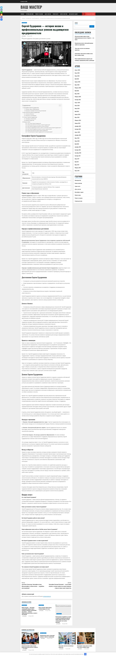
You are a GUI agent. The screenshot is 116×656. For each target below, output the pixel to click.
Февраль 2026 (78, 88)
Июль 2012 (77, 170)
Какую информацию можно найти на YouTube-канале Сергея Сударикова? (44, 127)
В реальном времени (90, 14)
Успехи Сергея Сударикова (30, 117)
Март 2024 (77, 117)
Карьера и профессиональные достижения (36, 110)
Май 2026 (77, 79)
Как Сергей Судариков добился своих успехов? (38, 126)
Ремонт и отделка (39, 14)
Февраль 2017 (78, 167)
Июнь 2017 (77, 159)
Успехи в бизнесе (30, 114)
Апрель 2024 (77, 114)
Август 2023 (77, 132)
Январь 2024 (77, 123)
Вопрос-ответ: (27, 122)
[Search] (80, 14)
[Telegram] (1, 7)
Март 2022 (77, 138)
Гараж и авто (55, 14)
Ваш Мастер (31, 7)
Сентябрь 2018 (78, 153)
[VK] (1, 10)
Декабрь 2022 (78, 135)
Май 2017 (77, 162)
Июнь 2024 (77, 108)
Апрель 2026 (77, 82)
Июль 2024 (77, 105)
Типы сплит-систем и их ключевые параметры (66, 646)
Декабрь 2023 (78, 126)
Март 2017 (77, 164)
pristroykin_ (24, 36)
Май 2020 (77, 144)
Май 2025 (77, 90)
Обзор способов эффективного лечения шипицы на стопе (45, 608)
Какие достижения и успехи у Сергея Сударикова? (39, 124)
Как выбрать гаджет (73, 14)
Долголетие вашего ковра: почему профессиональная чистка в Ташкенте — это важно (84, 38)
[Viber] (1, 17)
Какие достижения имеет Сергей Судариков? (38, 130)
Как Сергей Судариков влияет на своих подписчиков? (40, 129)
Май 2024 (77, 111)
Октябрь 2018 (78, 150)
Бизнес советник (63, 14)
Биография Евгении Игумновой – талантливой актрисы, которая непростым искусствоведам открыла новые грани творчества (60, 585)
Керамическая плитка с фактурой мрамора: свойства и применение (47, 636)
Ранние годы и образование (32, 109)
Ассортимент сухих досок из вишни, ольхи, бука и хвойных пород (84, 646)
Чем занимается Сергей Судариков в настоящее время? (40, 131)
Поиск (76, 23)
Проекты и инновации (31, 115)
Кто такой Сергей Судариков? (34, 123)
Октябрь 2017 (78, 156)
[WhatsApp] (1, 12)
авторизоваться (47, 596)
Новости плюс (78, 195)
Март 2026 (77, 85)
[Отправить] (1, 19)
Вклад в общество (30, 120)
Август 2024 (77, 102)
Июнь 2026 (77, 76)
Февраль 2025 (78, 96)
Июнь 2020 (77, 141)
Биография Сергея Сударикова (31, 107)
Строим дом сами (29, 14)
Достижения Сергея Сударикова (32, 112)
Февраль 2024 (78, 120)
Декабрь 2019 (78, 147)
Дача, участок (48, 14)
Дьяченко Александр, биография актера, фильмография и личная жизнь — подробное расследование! (33, 585)
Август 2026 (77, 70)
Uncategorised (24, 22)
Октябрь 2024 (78, 99)
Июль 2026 (77, 73)
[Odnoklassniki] (1, 14)
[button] (59, 105)
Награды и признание (31, 118)
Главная (22, 14)
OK (85, 654)
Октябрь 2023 (78, 129)
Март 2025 (77, 93)
